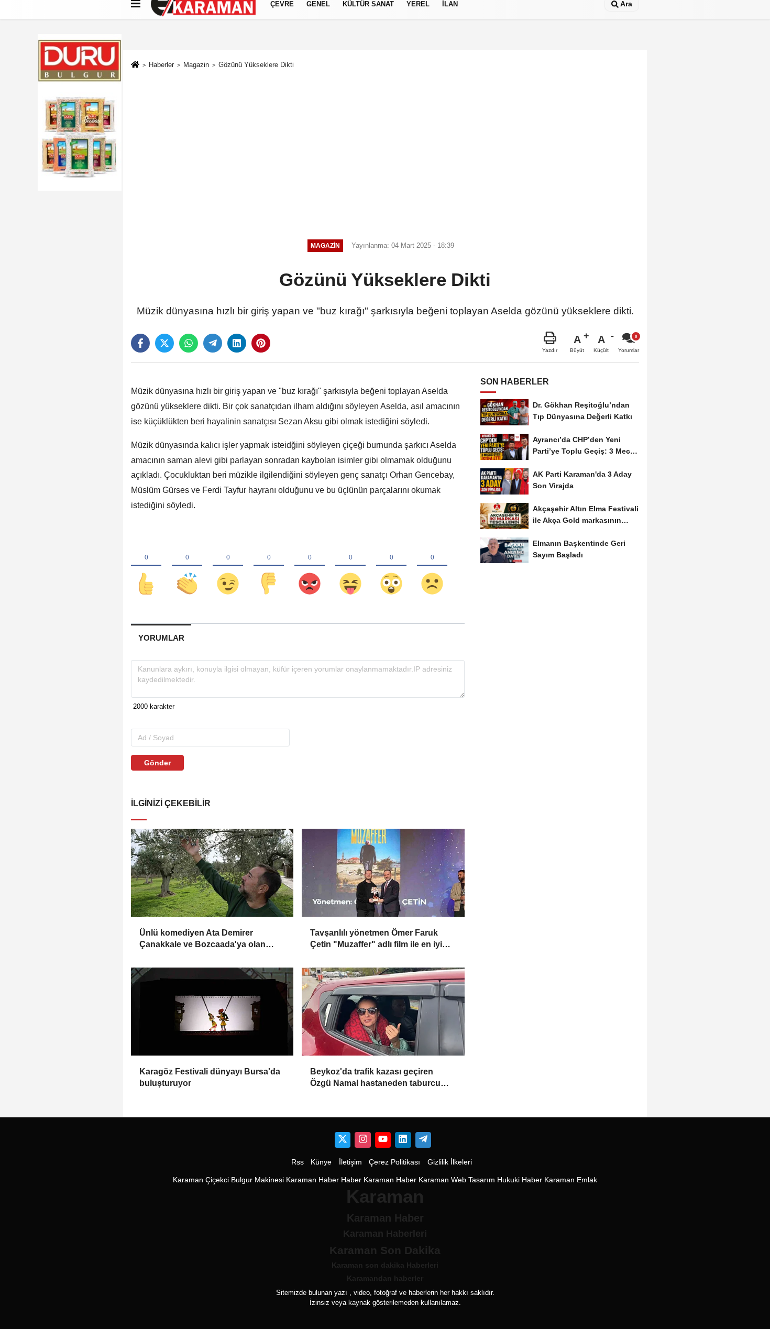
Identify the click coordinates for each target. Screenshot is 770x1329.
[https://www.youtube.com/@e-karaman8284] (383, 1140)
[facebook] (140, 343)
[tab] (161, 638)
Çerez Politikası (394, 1162)
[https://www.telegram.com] (423, 1140)
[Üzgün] (432, 566)
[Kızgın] (309, 566)
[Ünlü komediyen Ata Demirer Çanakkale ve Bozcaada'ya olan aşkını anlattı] (212, 873)
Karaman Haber (312, 1180)
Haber (351, 1180)
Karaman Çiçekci (201, 1180)
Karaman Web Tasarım (457, 1180)
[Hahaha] (350, 566)
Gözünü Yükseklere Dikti (256, 65)
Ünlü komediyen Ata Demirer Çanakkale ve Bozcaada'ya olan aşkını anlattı (202, 939)
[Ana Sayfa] (135, 65)
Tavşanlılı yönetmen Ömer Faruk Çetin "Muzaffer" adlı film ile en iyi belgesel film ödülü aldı (376, 939)
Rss (297, 1162)
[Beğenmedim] (269, 566)
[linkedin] (236, 343)
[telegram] (212, 343)
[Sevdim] (228, 566)
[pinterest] (260, 343)
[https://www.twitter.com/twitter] (342, 1140)
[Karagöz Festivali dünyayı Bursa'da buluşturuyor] (212, 1012)
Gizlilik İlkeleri (449, 1162)
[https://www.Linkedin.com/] (403, 1140)
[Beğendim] (146, 566)
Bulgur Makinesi (257, 1180)
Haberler (161, 65)
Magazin (196, 65)
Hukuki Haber (519, 1180)
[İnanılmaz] (391, 566)
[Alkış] (187, 566)
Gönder (157, 763)
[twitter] (164, 343)
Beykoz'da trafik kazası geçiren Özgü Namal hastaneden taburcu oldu (375, 1078)
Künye (321, 1162)
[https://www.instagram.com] (362, 1140)
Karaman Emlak (570, 1180)
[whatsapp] (188, 343)
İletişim (350, 1162)
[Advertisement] (385, 152)
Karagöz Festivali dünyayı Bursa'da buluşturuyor (209, 1077)
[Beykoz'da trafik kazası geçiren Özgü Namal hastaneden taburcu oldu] (383, 1012)
